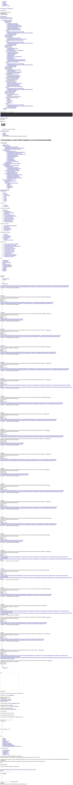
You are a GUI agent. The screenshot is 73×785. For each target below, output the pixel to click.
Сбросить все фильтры (4, 190)
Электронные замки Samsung (13, 24)
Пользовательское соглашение (8, 745)
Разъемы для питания (11, 82)
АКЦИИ (4, 108)
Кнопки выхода (10, 57)
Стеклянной (6, 230)
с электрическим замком (9, 251)
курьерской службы (15, 703)
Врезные (5, 205)
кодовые (4, 268)
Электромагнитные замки (12, 53)
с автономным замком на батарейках (11, 243)
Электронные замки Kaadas (12, 27)
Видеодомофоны (10, 49)
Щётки (8, 98)
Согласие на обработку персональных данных (12, 746)
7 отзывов (2, 312)
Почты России (13, 709)
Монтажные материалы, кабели (13, 72)
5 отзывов (2, 362)
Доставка (4, 1)
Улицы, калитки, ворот (8, 239)
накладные (5, 269)
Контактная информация (7, 744)
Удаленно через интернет (9, 218)
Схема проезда (16, 706)
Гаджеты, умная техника (10, 92)
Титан (5, 201)
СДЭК (8, 709)
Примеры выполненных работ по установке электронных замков (20, 32)
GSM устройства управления (13, 94)
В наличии (2, 121)
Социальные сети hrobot (12, 33)
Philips (5, 199)
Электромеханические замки (13, 52)
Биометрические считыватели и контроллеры (16, 59)
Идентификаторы (10, 55)
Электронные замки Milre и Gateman (14, 26)
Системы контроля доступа (12, 48)
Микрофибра (9, 102)
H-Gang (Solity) (7, 195)
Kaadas (5, 198)
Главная (4, 133)
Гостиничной (6, 235)
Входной (6, 234)
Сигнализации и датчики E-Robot (13, 37)
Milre (5, 196)
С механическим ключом (9, 219)
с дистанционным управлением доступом (12, 246)
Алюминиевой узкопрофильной (10, 225)
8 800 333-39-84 (3, 16)
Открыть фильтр (4, 142)
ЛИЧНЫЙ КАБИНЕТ (4, 131)
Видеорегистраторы (11, 80)
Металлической (7, 227)
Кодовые (6, 210)
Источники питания (11, 58)
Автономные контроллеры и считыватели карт (16, 60)
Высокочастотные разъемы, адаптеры (14, 83)
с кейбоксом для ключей (9, 256)
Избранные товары (4, 116)
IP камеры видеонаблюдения (12, 74)
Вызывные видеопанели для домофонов (15, 50)
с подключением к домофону (9, 248)
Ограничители (10, 100)
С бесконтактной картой (9, 212)
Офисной (6, 238)
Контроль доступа (8, 46)
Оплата (4, 2)
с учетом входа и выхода (9, 249)
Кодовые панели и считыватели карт (14, 56)
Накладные (6, 206)
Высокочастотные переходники (13, 84)
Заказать (2, 782)
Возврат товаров (6, 741)
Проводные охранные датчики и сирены (15, 40)
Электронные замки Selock (12, 23)
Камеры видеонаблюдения (12, 79)
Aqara (5, 197)
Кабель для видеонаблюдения (13, 85)
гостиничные (5, 261)
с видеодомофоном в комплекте (10, 245)
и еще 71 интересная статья (10, 34)
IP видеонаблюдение (11, 70)
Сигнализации (5, 751)
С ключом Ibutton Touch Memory (10, 215)
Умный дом (9, 95)
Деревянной (6, 226)
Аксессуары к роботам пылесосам (14, 96)
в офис (4, 263)
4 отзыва (2, 587)
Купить (1, 300)
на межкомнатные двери (7, 265)
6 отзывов (2, 329)
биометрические (6, 260)
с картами (5, 267)
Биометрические (7, 211)
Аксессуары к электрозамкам (13, 61)
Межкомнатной (7, 237)
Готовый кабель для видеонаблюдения (14, 86)
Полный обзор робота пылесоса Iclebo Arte (15, 31)
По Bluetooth (6, 213)
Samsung (5, 194)
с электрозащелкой (7, 253)
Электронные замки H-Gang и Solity (14, 25)
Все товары (2, 119)
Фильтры (9, 99)
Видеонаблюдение (8, 67)
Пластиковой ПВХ (7, 229)
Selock (5, 193)
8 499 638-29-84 (3, 13)
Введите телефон (14, 781)
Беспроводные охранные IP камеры (14, 69)
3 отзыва (2, 533)
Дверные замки (8, 21)
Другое (8, 101)
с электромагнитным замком (9, 254)
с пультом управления (7, 266)
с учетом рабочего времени (9, 250)
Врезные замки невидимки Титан (13, 28)
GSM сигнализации (9, 35)
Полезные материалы (7, 743)
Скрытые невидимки (8, 220)
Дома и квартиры (7, 236)
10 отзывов (2, 550)
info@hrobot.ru (11, 695)
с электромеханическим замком (10, 255)
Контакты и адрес (6, 5)
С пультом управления (8, 217)
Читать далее (48, 296)
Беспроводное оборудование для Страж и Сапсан (14, 147)
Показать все (5, 283)
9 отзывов (2, 412)
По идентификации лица (9, 214)
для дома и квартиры (7, 262)
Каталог (4, 134)
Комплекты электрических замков (14, 29)
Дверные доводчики (11, 54)
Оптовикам (5, 4)
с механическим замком (8, 247)
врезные (4, 270)
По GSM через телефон (8, 221)
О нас (4, 738)
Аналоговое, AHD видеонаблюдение (14, 71)
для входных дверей (7, 264)
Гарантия (4, 3)
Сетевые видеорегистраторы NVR (14, 168)
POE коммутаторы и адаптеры (13, 77)
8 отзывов (2, 295)
